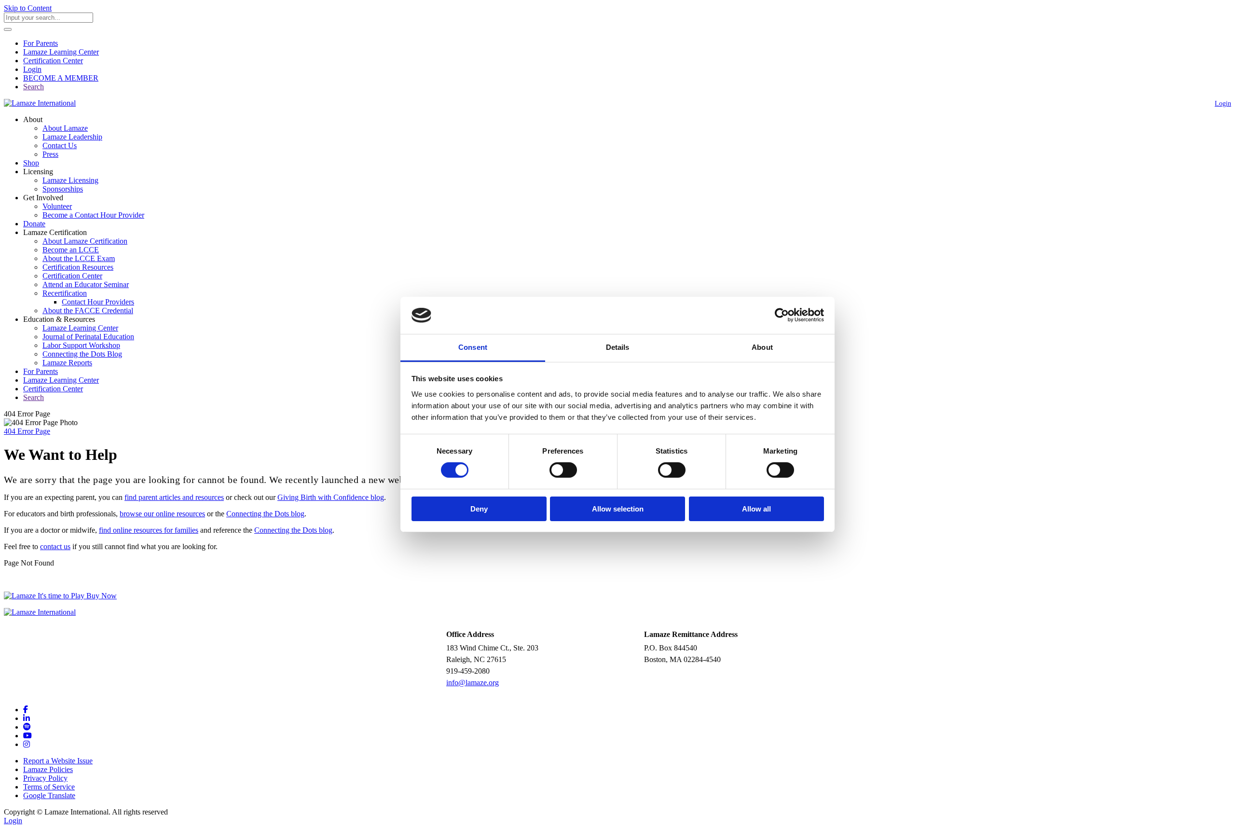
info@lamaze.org (472, 682)
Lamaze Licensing (70, 180)
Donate (34, 224)
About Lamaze (65, 128)
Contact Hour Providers (98, 302)
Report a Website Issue (58, 761)
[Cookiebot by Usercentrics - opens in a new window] (782, 315)
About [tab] (762, 347)
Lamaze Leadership (72, 137)
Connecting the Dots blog (265, 514)
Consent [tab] (472, 347)
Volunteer (57, 206)
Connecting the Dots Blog (82, 354)
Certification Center (53, 60)
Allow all (756, 509)
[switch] (563, 470)
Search (33, 87)
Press (50, 154)
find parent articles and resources (174, 497)
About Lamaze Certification (84, 241)
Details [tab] (618, 347)
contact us (55, 546)
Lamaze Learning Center (61, 52)
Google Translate (49, 795)
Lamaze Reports (67, 363)
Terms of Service (49, 787)
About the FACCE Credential (87, 310)
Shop (31, 163)
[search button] (8, 29)
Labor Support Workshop (81, 345)
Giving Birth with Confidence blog (330, 497)
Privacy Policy (45, 778)
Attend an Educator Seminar (85, 284)
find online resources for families (148, 530)
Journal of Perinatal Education (88, 336)
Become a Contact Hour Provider (93, 215)
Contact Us (59, 145)
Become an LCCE (70, 250)
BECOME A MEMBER (60, 78)
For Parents (40, 43)
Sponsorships (62, 189)
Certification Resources (77, 267)
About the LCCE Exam (78, 258)
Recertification (64, 293)
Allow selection (618, 509)
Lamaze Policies (48, 769)
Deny (479, 509)
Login (32, 69)
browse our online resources (162, 514)
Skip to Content (28, 8)
